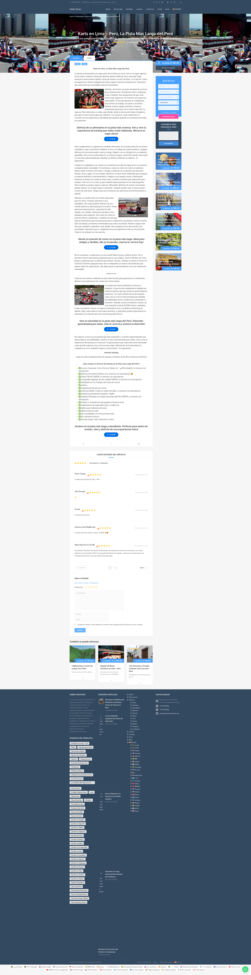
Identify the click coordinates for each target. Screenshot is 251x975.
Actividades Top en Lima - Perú (79, 743)
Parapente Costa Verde (77, 808)
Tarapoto (135, 726)
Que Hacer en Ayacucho (77, 824)
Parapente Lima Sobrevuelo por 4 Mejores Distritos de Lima (169, 202)
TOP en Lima (118, 9)
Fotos (159, 9)
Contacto (150, 9)
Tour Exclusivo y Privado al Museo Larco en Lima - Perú (139, 668)
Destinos (129, 9)
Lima (84, 64)
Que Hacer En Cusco (76, 835)
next (142, 568)
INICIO (108, 9)
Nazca (134, 716)
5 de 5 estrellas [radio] (97, 587)
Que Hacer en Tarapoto (77, 875)
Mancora (135, 710)
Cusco (134, 702)
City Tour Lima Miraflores (78, 755)
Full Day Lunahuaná (77, 771)
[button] (245, 950)
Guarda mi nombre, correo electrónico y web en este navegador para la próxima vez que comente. (110, 624)
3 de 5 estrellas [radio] (91, 587)
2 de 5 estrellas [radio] (88, 587)
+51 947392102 (164, 706)
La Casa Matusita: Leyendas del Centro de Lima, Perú (114, 718)
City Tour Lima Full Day (77, 751)
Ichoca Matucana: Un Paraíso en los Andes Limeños (113, 796)
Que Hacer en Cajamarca (78, 832)
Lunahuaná (136, 729)
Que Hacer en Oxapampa (78, 863)
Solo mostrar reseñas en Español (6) (86, 583)
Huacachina (136, 708)
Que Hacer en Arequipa (77, 820)
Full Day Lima (75, 767)
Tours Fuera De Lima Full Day (79, 898)
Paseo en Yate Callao (76, 812)
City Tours (74, 759)
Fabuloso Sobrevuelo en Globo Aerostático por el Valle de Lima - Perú (169, 162)
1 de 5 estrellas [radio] (86, 587)
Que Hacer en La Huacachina (79, 847)
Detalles (76, 58)
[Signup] (168, 2)
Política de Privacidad (166, 962)
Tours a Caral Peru (76, 887)
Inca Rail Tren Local (76, 779)
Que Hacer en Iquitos (76, 843)
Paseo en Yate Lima (76, 816)
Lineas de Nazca (75, 788)
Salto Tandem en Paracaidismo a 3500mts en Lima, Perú (169, 182)
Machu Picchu (75, 796)
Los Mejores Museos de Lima (78, 792)
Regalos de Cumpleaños (77, 883)
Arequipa (135, 705)
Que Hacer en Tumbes (77, 879)
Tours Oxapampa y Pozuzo (78, 902)
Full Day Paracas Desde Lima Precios (81, 775)
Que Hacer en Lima (76, 851)
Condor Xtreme (75, 9)
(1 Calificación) (132, 42)
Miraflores (88, 800)
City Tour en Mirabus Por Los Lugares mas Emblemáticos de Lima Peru (169, 262)
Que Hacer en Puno (76, 871)
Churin (73, 747)
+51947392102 (76, 2)
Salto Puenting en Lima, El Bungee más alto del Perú (168, 242)
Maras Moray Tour (76, 800)
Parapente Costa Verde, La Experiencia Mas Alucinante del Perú (168, 222)
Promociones (79, 16)
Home (72, 16)
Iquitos (134, 724)
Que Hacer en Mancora (77, 859)
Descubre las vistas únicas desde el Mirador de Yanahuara (114, 874)
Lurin (91, 792)
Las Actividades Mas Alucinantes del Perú (81, 783)
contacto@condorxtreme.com (169, 713)
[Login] (171, 2)
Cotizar (112, 139)
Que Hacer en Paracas (77, 867)
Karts (77, 64)
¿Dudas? (139, 9)
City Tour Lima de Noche (85, 747)
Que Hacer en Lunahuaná (78, 855)
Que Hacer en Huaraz (77, 839)
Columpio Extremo (85, 759)
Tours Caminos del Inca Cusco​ (79, 890)
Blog (167, 9)
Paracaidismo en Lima (77, 804)
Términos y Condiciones (144, 962)
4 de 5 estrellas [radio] (94, 587)
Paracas (134, 713)
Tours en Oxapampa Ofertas (79, 894)
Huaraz (134, 721)
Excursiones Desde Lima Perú (79, 763)
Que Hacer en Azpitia (77, 828)
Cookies (155, 962)
